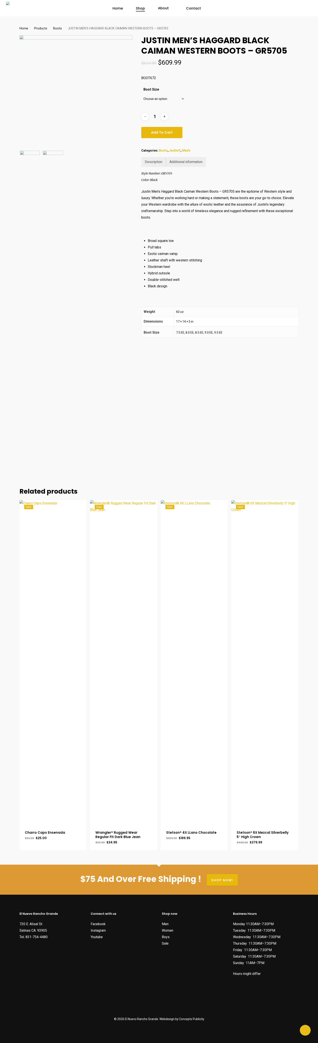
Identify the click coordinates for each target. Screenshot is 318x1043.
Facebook (98, 924)
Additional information (185, 162)
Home (23, 28)
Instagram (98, 930)
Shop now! (222, 880)
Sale (165, 943)
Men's (186, 150)
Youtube (97, 937)
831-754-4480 (37, 937)
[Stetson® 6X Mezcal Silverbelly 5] (264, 662)
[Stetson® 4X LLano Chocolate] (194, 662)
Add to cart (162, 132)
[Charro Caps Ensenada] (53, 662)
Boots (57, 28)
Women (167, 930)
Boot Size (151, 89)
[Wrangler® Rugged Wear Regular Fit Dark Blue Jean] (123, 662)
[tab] (153, 162)
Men (165, 924)
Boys (166, 937)
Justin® (175, 150)
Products (40, 28)
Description (153, 162)
